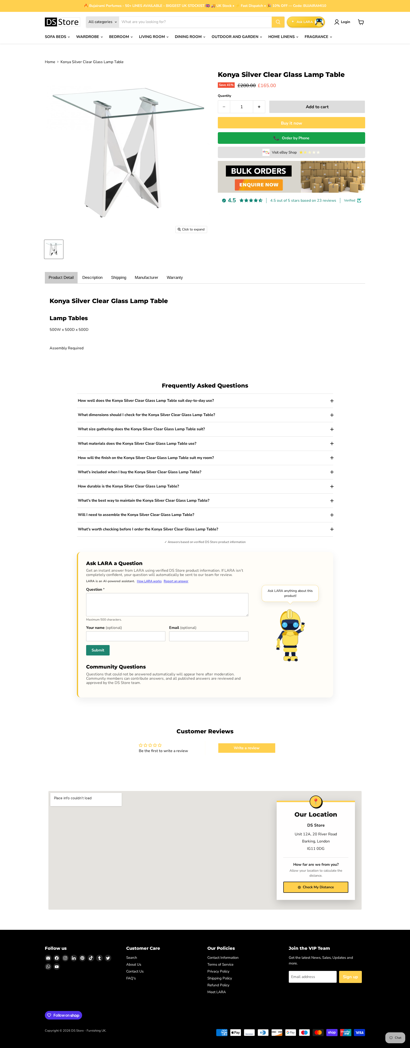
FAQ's (131, 978)
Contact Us (135, 971)
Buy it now (291, 123)
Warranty (175, 277)
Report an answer (176, 581)
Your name (104, 628)
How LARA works (149, 581)
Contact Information (223, 957)
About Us (133, 964)
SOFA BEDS (56, 36)
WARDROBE (88, 36)
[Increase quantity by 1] (259, 106)
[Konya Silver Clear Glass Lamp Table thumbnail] (53, 249)
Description (92, 277)
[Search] (278, 22)
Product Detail (61, 277)
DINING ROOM (189, 36)
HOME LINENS (282, 36)
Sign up (350, 977)
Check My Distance (316, 887)
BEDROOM (119, 36)
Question (95, 589)
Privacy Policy (218, 971)
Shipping (118, 277)
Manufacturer (146, 277)
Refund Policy (218, 985)
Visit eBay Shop (296, 152)
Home (50, 62)
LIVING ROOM (152, 36)
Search (131, 957)
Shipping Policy (219, 978)
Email (182, 628)
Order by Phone (291, 138)
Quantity (224, 96)
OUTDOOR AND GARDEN (235, 36)
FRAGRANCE (317, 36)
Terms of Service (220, 964)
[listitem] (205, 401)
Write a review (247, 748)
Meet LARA (216, 992)
